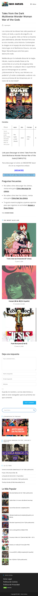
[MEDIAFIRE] (19, 170)
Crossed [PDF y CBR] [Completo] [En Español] (21, 552)
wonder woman (9, 213)
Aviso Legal (7, 579)
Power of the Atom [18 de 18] (9, 473)
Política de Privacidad (11, 585)
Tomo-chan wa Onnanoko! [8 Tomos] (19, 259)
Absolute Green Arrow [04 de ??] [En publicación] (15, 479)
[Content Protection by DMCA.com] (7, 587)
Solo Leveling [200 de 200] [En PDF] (18, 530)
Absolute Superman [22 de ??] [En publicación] (21, 522)
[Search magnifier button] (34, 410)
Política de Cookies (10, 582)
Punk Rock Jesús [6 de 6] (19, 344)
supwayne (7, 25)
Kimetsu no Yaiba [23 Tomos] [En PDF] (19, 544)
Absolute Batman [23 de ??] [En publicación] (21, 493)
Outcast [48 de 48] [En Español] (19, 301)
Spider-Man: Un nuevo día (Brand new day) (20, 500)
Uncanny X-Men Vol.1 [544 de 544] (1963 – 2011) (21, 537)
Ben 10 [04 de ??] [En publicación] (18, 559)
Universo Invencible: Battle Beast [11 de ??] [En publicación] (17, 469)
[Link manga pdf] (15, 452)
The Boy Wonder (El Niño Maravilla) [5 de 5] (13, 482)
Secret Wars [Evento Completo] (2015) (19, 507)
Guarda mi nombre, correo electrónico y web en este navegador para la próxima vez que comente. (18, 395)
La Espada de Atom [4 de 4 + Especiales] (12, 476)
